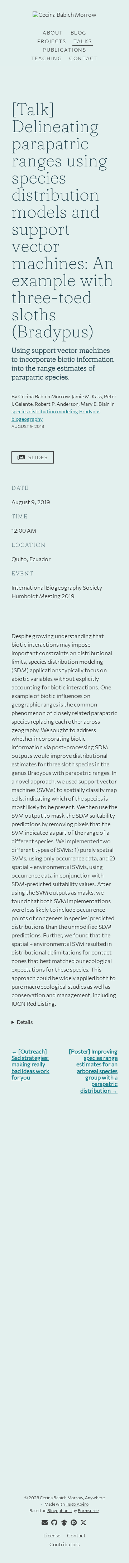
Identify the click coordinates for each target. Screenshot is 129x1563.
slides (38, 457)
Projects (51, 41)
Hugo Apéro (77, 1503)
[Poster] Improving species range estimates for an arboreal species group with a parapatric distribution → (93, 1071)
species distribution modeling (44, 411)
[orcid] (73, 1523)
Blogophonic (59, 1510)
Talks (82, 41)
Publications (64, 50)
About (53, 33)
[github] (53, 1523)
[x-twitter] (82, 1523)
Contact (83, 58)
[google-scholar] (63, 1523)
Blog (78, 33)
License (51, 1535)
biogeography (27, 419)
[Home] (64, 17)
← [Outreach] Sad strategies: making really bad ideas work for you (30, 1064)
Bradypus (89, 411)
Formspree (88, 1510)
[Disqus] (64, 1194)
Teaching (46, 58)
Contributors (64, 1544)
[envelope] (44, 1523)
